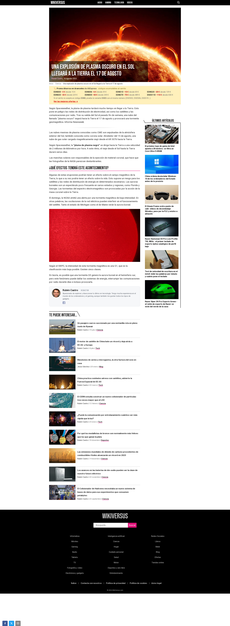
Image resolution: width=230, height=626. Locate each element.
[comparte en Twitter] (11, 623)
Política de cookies (138, 583)
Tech (98, 348)
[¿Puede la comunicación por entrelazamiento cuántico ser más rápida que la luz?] (62, 419)
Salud (116, 557)
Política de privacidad (115, 583)
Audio (100, 2)
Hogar (116, 547)
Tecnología (119, 2)
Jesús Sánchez (83, 367)
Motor (116, 562)
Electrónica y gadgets (75, 573)
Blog (101, 367)
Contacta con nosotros (91, 583)
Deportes (105, 440)
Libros (157, 541)
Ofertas (158, 557)
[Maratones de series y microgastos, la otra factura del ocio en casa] (62, 364)
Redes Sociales (157, 536)
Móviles (74, 541)
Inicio (51, 84)
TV (75, 562)
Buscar (132, 525)
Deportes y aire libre (116, 568)
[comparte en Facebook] (5, 623)
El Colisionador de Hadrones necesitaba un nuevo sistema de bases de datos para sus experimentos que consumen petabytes (106, 492)
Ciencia (58, 84)
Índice (73, 583)
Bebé (157, 547)
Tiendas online (158, 562)
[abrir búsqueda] (178, 2)
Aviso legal (156, 583)
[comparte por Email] (18, 623)
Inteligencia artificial (116, 536)
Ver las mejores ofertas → (66, 101)
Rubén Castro (57, 78)
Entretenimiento (116, 573)
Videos (130, 2)
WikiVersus (115, 516)
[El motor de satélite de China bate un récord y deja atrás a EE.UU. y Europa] (62, 346)
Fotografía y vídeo (74, 568)
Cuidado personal (116, 552)
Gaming (108, 2)
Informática (74, 536)
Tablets (75, 557)
